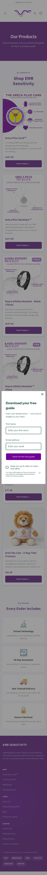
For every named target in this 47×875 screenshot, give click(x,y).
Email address (12, 440)
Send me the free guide (23, 456)
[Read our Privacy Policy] (39, 472)
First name (11, 424)
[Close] (42, 394)
